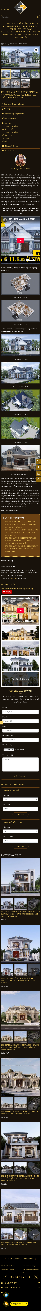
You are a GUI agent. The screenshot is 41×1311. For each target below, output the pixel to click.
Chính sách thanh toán (8, 1266)
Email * (5, 726)
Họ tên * (5, 707)
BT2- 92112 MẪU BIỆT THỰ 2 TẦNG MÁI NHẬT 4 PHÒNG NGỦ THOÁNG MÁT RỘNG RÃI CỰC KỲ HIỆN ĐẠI (21, 524)
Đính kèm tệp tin (8, 745)
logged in (13, 578)
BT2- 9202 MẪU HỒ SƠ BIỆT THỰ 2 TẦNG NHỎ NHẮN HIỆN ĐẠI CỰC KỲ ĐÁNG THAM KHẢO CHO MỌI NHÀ (20, 540)
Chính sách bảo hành (7, 1270)
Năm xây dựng (8, 836)
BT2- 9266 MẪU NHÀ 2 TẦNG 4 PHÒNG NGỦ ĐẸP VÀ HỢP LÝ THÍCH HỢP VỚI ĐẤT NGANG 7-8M (21, 548)
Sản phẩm (10, 32)
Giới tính (6, 795)
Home (3, 32)
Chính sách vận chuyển (29, 1266)
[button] (3, 9)
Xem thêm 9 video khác (20, 679)
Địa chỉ (5, 717)
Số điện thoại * (7, 735)
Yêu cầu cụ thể (7, 755)
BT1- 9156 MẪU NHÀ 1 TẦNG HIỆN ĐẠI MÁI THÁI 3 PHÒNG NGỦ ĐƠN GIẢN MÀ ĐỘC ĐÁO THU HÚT (21, 532)
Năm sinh (6, 804)
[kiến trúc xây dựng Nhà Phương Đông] (20, 7)
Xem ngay (20, 814)
